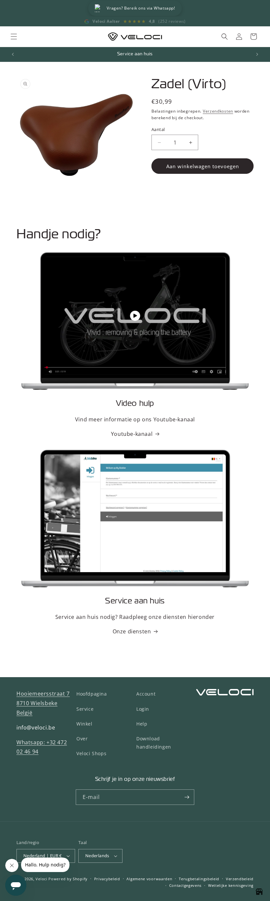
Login (142, 709)
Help (141, 724)
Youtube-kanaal (131, 433)
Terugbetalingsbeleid (199, 878)
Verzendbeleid (240, 878)
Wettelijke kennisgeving (231, 885)
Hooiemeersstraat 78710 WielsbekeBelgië (43, 703)
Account (145, 694)
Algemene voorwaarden (149, 878)
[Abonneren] (186, 797)
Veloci (41, 878)
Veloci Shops (91, 753)
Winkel (84, 724)
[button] (14, 36)
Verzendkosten (218, 111)
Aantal (158, 129)
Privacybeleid (107, 878)
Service (85, 709)
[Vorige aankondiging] (13, 54)
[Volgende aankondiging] (257, 54)
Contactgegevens (185, 885)
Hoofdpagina (91, 694)
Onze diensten (132, 631)
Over (82, 738)
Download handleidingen (153, 742)
